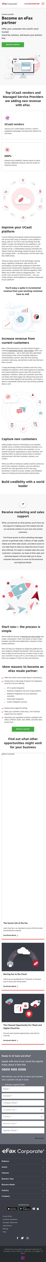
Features (5, 1173)
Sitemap (5, 1229)
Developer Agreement (10, 1222)
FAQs (4, 1232)
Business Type (8, 1179)
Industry (5, 1190)
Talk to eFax (39, 1138)
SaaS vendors (29, 351)
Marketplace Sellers (16, 351)
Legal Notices (7, 1225)
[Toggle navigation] (43, 3)
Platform (5, 1161)
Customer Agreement (10, 1219)
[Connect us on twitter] (22, 1238)
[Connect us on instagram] (27, 1238)
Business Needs (8, 1185)
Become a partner (13, 44)
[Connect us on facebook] (18, 1238)
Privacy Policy (7, 1216)
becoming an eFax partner (31, 637)
